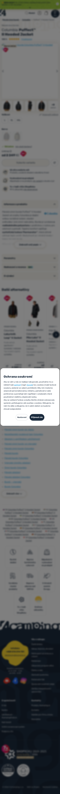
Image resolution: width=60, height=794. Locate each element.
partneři (17, 385)
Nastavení (22, 417)
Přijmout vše (37, 417)
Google (30, 385)
